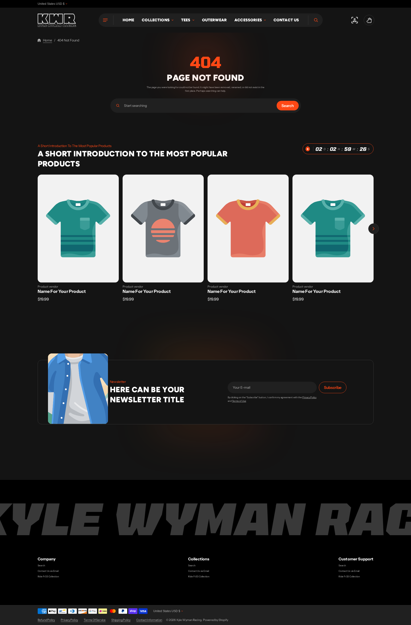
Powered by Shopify (215, 620)
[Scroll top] (405, 619)
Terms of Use (239, 401)
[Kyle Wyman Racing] (57, 20)
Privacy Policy (309, 397)
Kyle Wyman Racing (189, 620)
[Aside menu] (106, 20)
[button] (315, 20)
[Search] (118, 106)
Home (47, 40)
